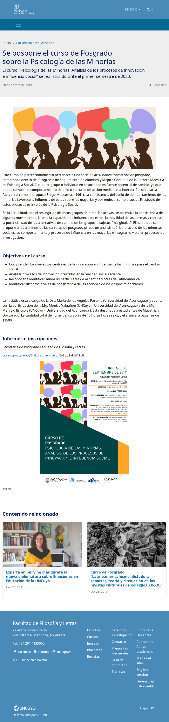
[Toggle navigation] (18, 25)
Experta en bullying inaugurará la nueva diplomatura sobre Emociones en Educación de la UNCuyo (42, 576)
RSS (153, 708)
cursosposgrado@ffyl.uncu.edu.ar (29, 355)
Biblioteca (94, 650)
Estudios (93, 630)
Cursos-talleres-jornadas (35, 43)
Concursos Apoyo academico (144, 646)
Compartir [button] (159, 85)
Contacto (119, 641)
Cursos (92, 636)
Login (144, 708)
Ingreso (93, 643)
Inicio (6, 43)
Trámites (118, 671)
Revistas (93, 656)
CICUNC (42, 715)
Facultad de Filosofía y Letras (45, 623)
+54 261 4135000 (32, 643)
